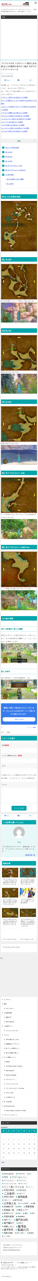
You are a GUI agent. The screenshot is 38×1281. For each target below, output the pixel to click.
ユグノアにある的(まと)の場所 (12, 122)
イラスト (6, 1035)
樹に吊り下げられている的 (13, 165)
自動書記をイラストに (12, 1044)
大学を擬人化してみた (12, 1039)
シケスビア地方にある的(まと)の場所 (14, 131)
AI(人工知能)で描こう (12, 1053)
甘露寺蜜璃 (9, 1216)
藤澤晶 (22, 1226)
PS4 (8, 732)
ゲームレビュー (9, 1180)
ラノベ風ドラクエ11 (14, 1187)
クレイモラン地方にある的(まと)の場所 (15, 128)
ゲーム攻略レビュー (10, 1057)
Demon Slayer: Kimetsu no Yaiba (16, 1110)
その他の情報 (9, 174)
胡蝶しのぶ (9, 1226)
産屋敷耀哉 (21, 1216)
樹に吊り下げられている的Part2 (15, 170)
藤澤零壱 (8, 1229)
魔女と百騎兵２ (21, 1233)
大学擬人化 (10, 1203)
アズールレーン (10, 1079)
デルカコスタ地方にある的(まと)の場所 (15, 116)
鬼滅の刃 (8, 1017)
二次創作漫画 (8, 1013)
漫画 (5, 1004)
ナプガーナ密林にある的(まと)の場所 (14, 113)
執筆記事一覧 (30, 855)
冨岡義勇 (22, 1196)
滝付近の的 (8, 156)
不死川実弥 (9, 1190)
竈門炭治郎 (22, 1219)
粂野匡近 (20, 1223)
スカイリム (22, 1180)
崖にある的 (8, 152)
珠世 (33, 1213)
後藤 (33, 1203)
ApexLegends (10, 1021)
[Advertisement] (19, 39)
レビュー (30, 1187)
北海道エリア (7, 1200)
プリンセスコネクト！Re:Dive (15, 1088)
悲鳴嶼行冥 (8, 1207)
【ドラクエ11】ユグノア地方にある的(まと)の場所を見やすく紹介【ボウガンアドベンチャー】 (10, 902)
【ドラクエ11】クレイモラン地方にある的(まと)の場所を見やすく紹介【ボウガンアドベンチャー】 (10, 882)
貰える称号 (10, 184)
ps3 (30, 1173)
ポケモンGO (9, 1092)
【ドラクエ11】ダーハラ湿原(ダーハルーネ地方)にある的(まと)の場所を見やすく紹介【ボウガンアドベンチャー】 (28, 923)
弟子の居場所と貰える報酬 (15, 179)
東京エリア (23, 1210)
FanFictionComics (9, 1106)
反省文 (8, 1061)
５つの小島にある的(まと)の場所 (12, 125)
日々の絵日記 (8, 1101)
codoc (34, 727)
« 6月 (2, 1162)
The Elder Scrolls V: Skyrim (14, 1066)
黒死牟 (31, 1233)
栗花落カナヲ (8, 1213)
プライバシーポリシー (10, 1115)
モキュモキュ (10, 1008)
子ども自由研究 (24, 1203)
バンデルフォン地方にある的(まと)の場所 (16, 119)
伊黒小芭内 (9, 1197)
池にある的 (8, 161)
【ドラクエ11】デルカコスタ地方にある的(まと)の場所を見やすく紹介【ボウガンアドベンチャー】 (10, 922)
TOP (8, 1262)
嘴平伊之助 (18, 1200)
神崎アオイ (8, 1220)
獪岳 (26, 1213)
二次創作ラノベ (8, 1026)
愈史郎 (19, 1206)
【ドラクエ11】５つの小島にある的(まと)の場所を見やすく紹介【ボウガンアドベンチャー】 (28, 882)
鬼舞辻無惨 (8, 1233)
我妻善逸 (29, 1206)
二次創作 (9, 1193)
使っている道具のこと (12, 1048)
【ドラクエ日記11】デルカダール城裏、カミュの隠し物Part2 (27, 901)
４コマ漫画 (7, 1236)
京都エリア (22, 1193)
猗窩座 (19, 1213)
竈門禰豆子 (9, 1223)
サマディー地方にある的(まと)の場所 (14, 97)
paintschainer (21, 1173)
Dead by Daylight (11, 1075)
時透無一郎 (9, 1210)
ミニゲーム (7, 999)
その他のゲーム (10, 1097)
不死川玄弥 (22, 1190)
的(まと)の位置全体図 (12, 147)
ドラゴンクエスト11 (7, 76)
